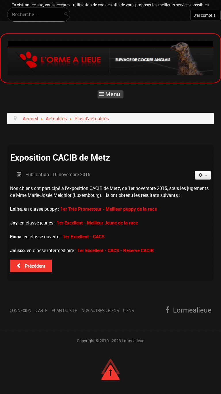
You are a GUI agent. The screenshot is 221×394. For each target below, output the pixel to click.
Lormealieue (133, 340)
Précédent (34, 266)
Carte (41, 311)
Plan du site (64, 311)
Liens (128, 311)
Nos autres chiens (100, 311)
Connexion (20, 311)
